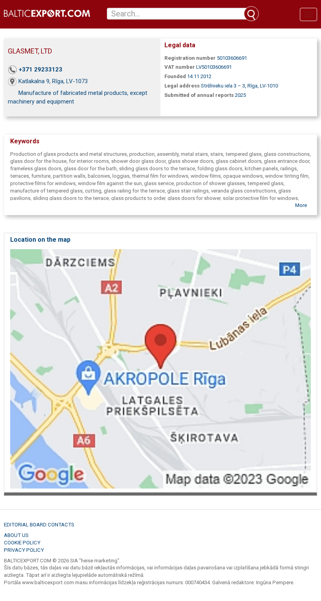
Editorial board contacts (39, 525)
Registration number (190, 58)
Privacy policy (24, 550)
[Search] (251, 13)
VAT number (179, 67)
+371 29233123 (40, 69)
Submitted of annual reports (199, 95)
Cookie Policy (22, 543)
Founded (175, 76)
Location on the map (40, 239)
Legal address (182, 86)
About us (16, 535)
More (301, 205)
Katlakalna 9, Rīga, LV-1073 (53, 81)
